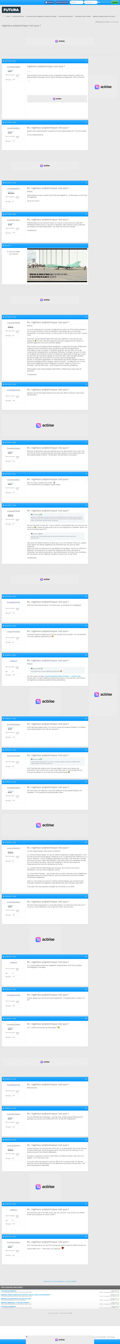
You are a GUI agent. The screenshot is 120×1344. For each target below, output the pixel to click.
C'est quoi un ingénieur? (9, 1291)
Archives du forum (18, 16)
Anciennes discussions (66, 16)
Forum (8, 16)
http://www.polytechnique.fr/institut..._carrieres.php (63, 676)
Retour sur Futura (62, 2)
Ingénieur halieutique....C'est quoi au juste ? (15, 1302)
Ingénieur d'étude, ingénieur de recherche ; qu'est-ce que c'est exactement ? (25, 1295)
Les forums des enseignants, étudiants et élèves (41, 16)
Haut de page (110, 1337)
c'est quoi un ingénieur (8, 1306)
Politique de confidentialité (98, 1337)
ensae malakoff (71, 1281)
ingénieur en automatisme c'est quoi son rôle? (16, 1299)
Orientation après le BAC (83, 16)
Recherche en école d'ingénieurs (54, 1281)
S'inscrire (49, 2)
